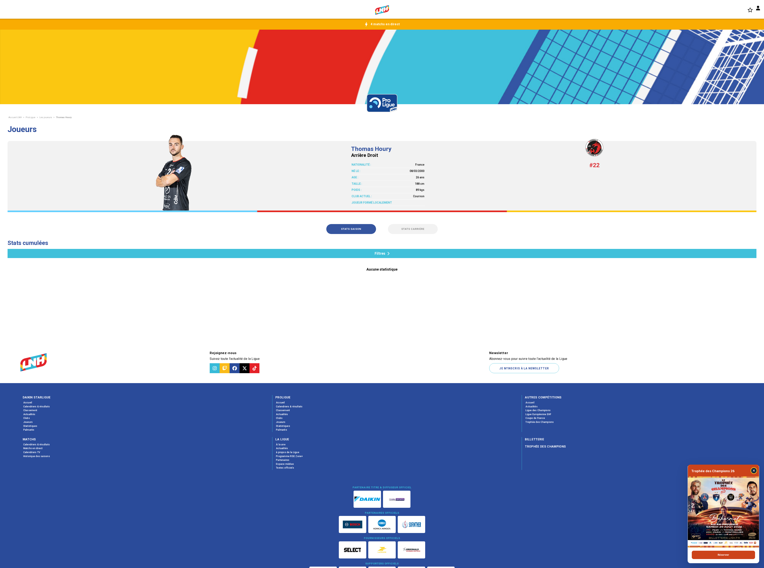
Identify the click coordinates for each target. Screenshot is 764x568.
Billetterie (534, 439)
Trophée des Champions (545, 446)
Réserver (723, 554)
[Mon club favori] (750, 10)
